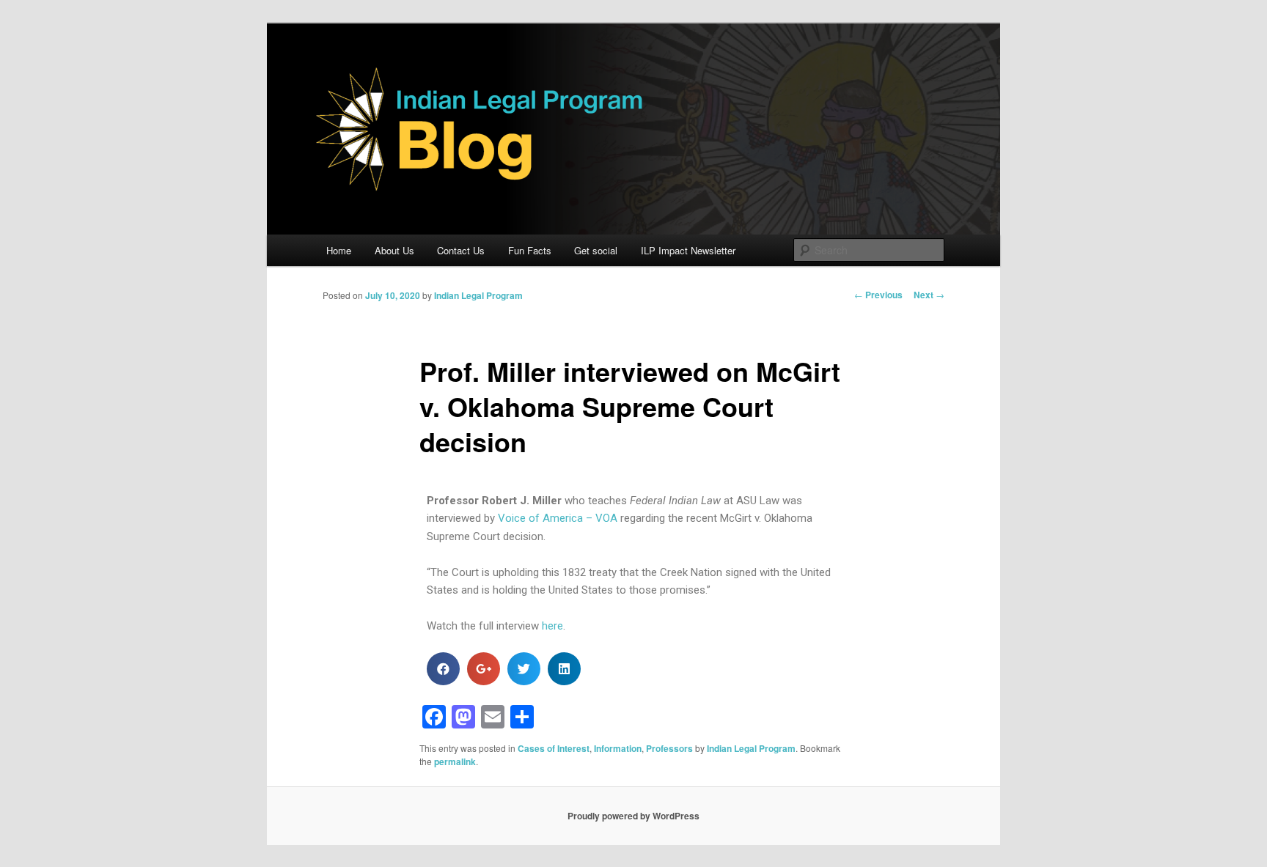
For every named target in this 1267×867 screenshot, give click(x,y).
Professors (669, 748)
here (552, 625)
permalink (455, 761)
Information (618, 748)
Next (929, 294)
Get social (595, 250)
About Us (394, 250)
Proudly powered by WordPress (633, 815)
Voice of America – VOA (557, 518)
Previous (878, 294)
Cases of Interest (554, 748)
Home (338, 250)
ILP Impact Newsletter (688, 250)
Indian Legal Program (478, 295)
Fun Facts (529, 250)
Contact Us (461, 250)
